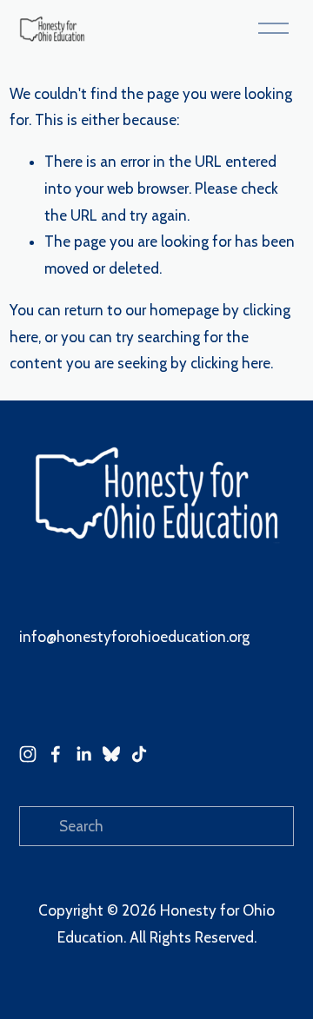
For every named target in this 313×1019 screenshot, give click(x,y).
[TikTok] (139, 754)
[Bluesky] (111, 754)
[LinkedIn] (83, 754)
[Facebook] (55, 754)
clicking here (230, 363)
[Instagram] (28, 754)
